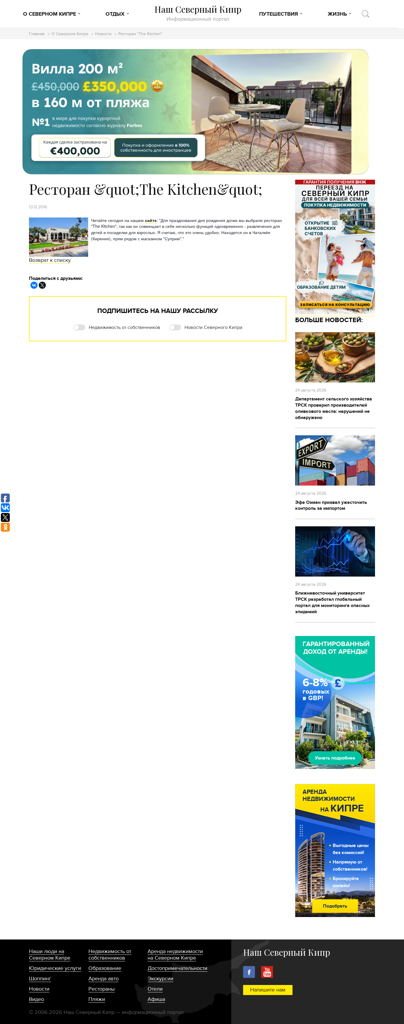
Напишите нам (267, 990)
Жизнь (337, 14)
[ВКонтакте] (34, 285)
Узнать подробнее (335, 758)
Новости (103, 34)
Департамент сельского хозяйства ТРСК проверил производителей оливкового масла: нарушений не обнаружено (333, 408)
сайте (151, 220)
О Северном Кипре (49, 14)
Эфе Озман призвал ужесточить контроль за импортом (331, 505)
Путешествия (278, 14)
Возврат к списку (50, 260)
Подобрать (335, 906)
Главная (37, 34)
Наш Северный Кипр (197, 13)
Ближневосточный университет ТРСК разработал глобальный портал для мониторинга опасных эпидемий (332, 602)
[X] (42, 285)
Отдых (115, 14)
